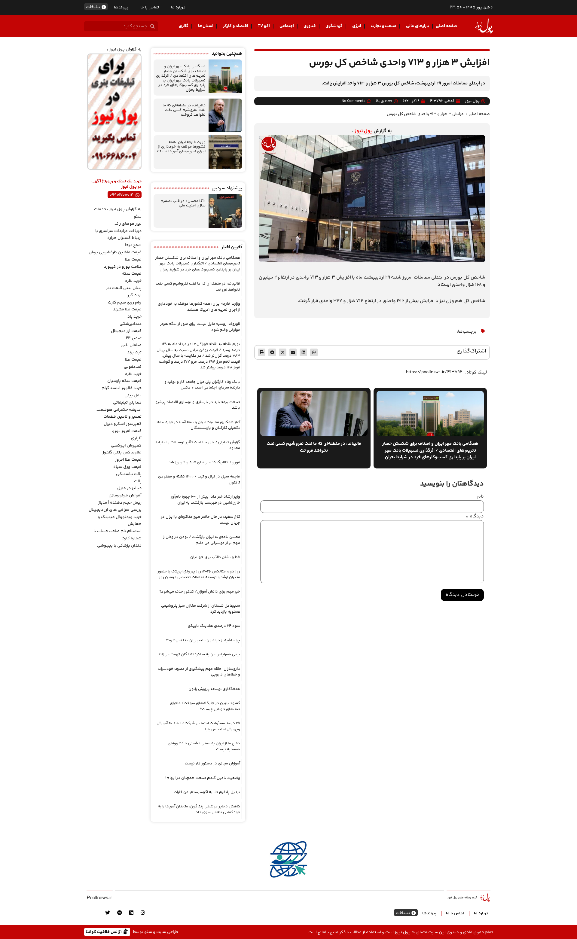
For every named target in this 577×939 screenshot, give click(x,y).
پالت (138, 481)
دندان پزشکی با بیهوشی (119, 545)
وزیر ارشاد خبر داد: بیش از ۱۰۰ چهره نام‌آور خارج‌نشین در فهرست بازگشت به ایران (205, 500)
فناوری (310, 26)
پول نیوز (364, 131)
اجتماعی (286, 26)
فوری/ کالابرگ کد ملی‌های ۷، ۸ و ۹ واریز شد (204, 462)
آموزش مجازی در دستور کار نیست (212, 764)
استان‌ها (205, 26)
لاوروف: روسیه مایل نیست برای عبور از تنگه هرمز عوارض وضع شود (200, 327)
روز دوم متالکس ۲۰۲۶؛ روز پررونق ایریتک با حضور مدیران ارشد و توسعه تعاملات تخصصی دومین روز (198, 575)
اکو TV (264, 26)
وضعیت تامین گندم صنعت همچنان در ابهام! (202, 778)
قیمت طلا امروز (128, 459)
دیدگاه (475, 516)
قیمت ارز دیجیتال (126, 331)
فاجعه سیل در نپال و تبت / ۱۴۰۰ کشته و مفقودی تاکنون (199, 480)
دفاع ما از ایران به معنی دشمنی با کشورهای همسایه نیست (204, 746)
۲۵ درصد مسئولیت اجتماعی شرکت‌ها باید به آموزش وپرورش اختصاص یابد (198, 726)
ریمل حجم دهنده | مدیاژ (120, 502)
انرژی (356, 26)
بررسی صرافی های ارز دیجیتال (115, 510)
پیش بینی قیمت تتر (124, 288)
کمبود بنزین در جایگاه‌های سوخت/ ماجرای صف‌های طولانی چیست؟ (205, 706)
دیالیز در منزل (129, 488)
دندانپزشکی (131, 324)
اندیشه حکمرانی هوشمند (119, 410)
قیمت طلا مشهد (127, 309)
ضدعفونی (133, 367)
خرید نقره (133, 281)
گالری (183, 26)
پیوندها (121, 8)
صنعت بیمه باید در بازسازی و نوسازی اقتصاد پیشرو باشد (197, 405)
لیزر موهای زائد (128, 224)
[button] (314, 352)
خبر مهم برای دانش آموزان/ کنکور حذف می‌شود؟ (199, 592)
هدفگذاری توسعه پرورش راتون (214, 689)
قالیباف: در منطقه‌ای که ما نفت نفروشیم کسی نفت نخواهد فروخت (184, 110)
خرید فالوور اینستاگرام (122, 388)
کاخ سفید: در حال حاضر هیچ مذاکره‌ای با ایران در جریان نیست (200, 520)
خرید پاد (134, 316)
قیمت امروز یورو (127, 431)
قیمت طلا (133, 259)
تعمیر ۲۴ (134, 338)
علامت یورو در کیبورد (123, 267)
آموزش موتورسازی (125, 495)
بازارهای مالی (417, 26)
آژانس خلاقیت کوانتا (104, 931)
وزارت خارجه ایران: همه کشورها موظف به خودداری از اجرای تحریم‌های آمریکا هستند (181, 146)
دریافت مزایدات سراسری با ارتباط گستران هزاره (118, 235)
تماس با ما (149, 8)
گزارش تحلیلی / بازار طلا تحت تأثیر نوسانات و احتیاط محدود (198, 445)
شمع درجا (133, 245)
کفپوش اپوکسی (126, 445)
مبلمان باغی (131, 345)
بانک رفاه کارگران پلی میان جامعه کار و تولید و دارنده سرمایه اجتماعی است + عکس (202, 385)
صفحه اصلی (446, 26)
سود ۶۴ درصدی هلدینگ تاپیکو (214, 626)
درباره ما (178, 8)
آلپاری (136, 438)
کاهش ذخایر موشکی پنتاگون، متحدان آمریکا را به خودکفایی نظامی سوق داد (199, 809)
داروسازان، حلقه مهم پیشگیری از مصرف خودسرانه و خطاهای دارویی (198, 672)
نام (480, 496)
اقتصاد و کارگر (235, 26)
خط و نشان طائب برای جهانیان (215, 557)
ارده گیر (134, 295)
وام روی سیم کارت (125, 302)
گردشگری (334, 26)
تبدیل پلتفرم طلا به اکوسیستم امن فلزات (207, 792)
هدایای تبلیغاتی (127, 402)
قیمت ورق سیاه (127, 467)
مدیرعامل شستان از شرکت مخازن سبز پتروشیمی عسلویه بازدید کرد (200, 609)
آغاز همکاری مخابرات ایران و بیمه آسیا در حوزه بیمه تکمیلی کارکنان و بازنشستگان (198, 425)
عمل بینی (133, 395)
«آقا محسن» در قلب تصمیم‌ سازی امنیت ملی (183, 203)
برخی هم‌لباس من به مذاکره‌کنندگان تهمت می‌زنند (199, 654)
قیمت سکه (132, 273)
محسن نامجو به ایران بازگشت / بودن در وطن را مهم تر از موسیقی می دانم (201, 540)
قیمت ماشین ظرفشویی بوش (115, 252)
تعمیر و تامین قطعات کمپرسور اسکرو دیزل (122, 420)
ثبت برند (134, 352)
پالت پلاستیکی (129, 474)
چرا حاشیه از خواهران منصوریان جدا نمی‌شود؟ (203, 640)
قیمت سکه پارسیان (124, 381)
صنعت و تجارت (383, 26)
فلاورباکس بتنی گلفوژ (122, 452)
